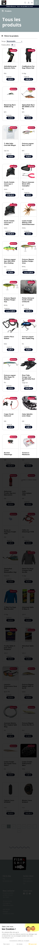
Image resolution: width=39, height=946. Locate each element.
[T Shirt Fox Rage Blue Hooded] (10, 606)
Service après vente (28, 881)
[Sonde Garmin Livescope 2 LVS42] (10, 220)
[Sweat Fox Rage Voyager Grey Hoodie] (28, 567)
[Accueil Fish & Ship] (4, 2)
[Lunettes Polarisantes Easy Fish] (10, 683)
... (34, 826)
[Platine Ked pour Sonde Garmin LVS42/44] (28, 297)
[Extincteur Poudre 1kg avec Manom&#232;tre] (10, 490)
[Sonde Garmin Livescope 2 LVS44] (10, 181)
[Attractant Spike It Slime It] (28, 606)
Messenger (5, 911)
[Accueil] (3, 11)
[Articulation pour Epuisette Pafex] (10, 65)
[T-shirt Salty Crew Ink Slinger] (10, 142)
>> (19, 831)
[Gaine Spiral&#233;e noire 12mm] (28, 413)
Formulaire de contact (8, 913)
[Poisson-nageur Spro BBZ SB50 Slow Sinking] (10, 258)
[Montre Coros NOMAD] (28, 799)
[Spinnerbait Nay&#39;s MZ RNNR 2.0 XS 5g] (28, 104)
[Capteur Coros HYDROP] (10, 799)
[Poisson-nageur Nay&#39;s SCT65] (28, 142)
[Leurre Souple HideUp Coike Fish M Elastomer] (28, 220)
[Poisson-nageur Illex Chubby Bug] (28, 335)
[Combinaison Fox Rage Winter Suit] (28, 65)
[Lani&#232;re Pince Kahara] (10, 335)
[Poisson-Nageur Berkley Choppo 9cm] (10, 297)
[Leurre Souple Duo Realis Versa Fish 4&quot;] (10, 761)
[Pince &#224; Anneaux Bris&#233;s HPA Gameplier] (28, 181)
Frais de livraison (27, 879)
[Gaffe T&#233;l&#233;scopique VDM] (28, 490)
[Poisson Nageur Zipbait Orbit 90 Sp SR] (28, 683)
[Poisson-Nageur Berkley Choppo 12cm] (28, 258)
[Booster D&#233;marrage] (10, 451)
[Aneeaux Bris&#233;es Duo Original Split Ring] (10, 722)
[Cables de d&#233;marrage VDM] (28, 529)
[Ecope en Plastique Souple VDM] (10, 529)
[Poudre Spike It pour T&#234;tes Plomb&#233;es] (10, 645)
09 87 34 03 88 (6, 909)
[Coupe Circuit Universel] (10, 413)
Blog (4, 879)
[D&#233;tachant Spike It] (28, 645)
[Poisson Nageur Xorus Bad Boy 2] (28, 722)
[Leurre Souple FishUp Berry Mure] (28, 761)
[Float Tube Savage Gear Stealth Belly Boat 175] (28, 374)
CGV (24, 883)
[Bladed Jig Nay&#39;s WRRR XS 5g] (10, 104)
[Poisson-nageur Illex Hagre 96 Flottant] (10, 374)
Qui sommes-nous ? (7, 881)
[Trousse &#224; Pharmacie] (28, 451)
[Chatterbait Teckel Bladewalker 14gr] (10, 567)
